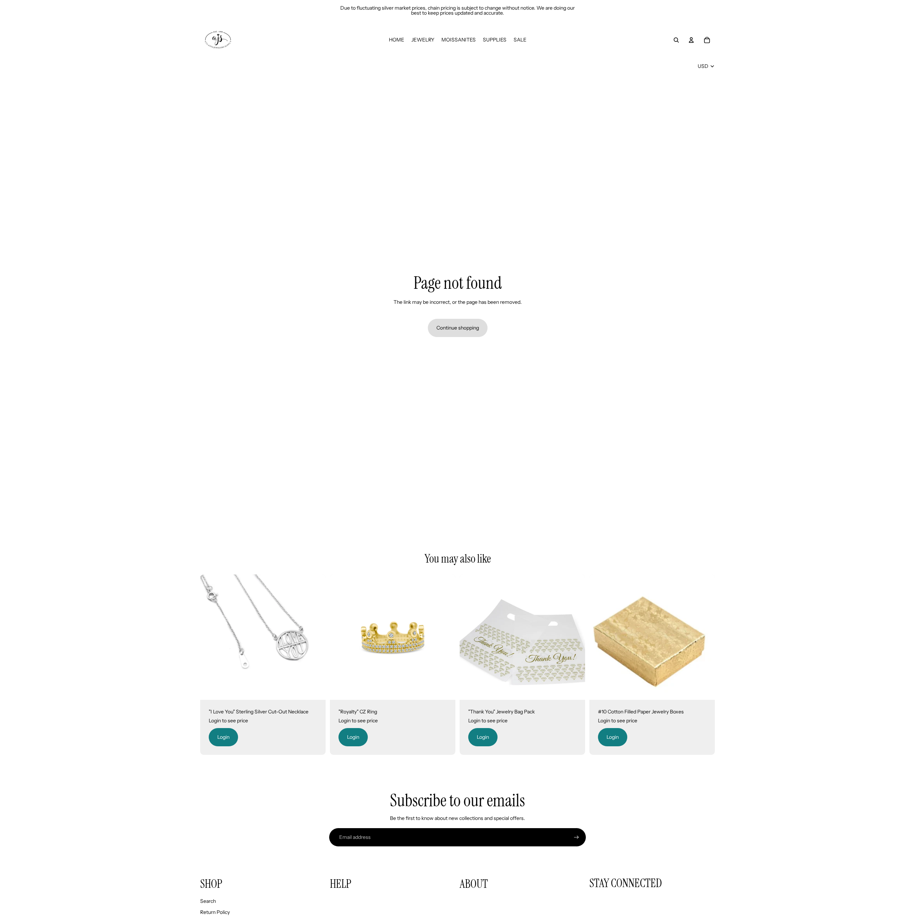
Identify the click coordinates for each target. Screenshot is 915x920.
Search (208, 901)
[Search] (676, 40)
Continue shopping (457, 328)
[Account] (691, 40)
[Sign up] (576, 837)
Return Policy (215, 912)
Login (223, 737)
